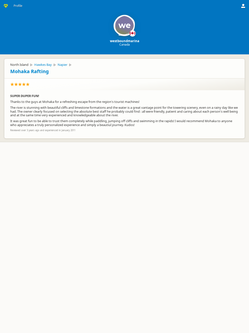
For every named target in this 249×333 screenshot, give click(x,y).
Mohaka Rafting (29, 71)
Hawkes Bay (43, 64)
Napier (62, 64)
